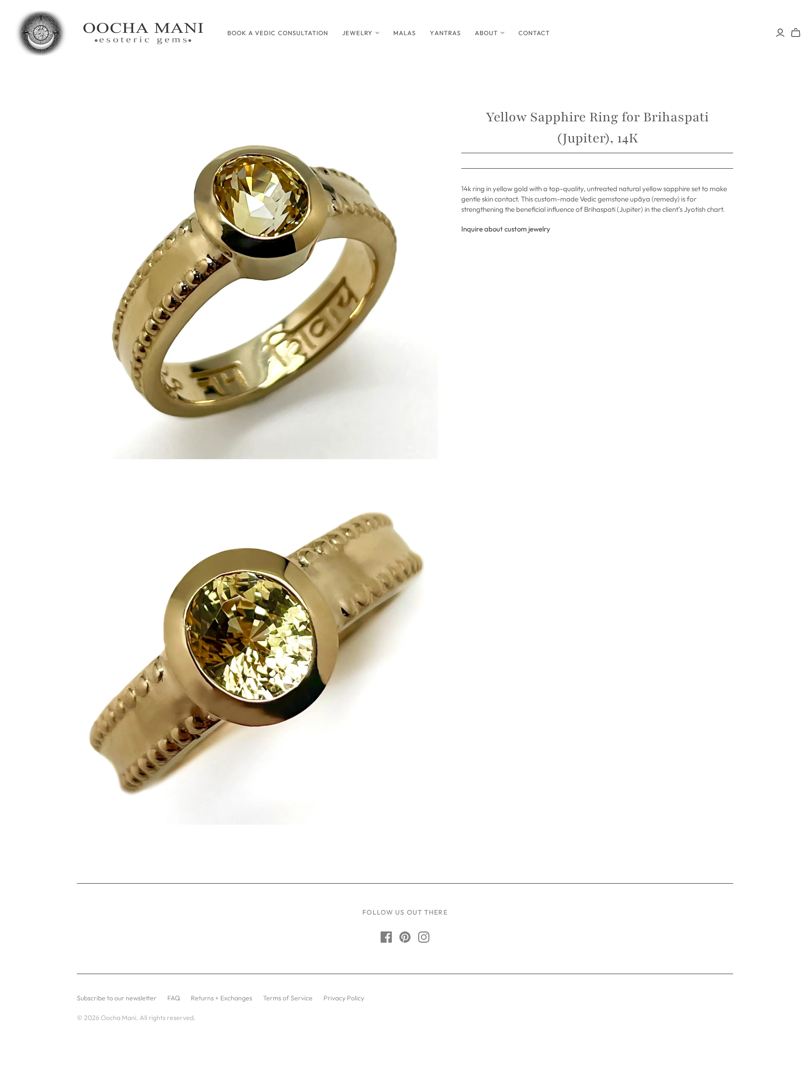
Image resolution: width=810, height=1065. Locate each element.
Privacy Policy (343, 998)
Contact (534, 33)
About (486, 33)
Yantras (445, 33)
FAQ (173, 998)
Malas (404, 33)
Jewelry (357, 33)
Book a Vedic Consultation (277, 33)
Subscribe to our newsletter (117, 998)
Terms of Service (288, 998)
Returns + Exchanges (221, 998)
